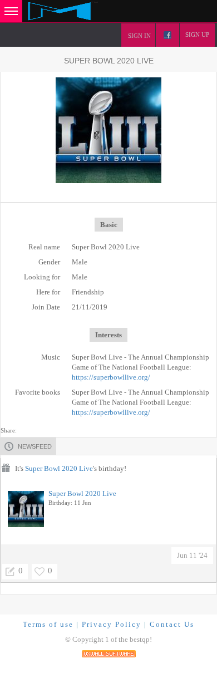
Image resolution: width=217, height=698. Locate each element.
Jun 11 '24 (192, 555)
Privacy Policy (111, 624)
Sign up (197, 34)
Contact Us (172, 624)
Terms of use (48, 624)
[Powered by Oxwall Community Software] (109, 652)
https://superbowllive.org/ (111, 377)
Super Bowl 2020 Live (59, 468)
